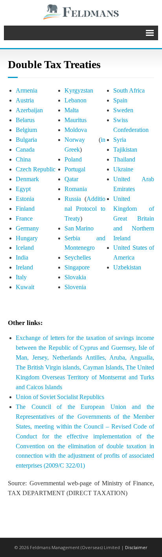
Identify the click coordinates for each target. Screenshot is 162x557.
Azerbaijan (29, 110)
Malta (71, 110)
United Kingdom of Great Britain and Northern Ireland (133, 218)
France (24, 218)
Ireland (24, 267)
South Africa (129, 90)
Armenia (26, 90)
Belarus (25, 120)
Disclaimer (136, 547)
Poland (73, 159)
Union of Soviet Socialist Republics (60, 397)
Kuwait (25, 287)
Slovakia (75, 277)
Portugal (74, 169)
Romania (75, 189)
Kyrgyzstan (78, 90)
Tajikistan (125, 149)
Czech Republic (35, 169)
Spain (120, 100)
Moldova (75, 129)
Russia (72, 198)
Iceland (25, 247)
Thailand (124, 159)
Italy (21, 277)
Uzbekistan (127, 267)
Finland (25, 208)
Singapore (77, 267)
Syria (119, 139)
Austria (25, 100)
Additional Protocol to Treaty (84, 208)
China (23, 159)
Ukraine (123, 169)
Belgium (26, 129)
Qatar (71, 179)
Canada (25, 149)
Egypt (23, 189)
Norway (74, 139)
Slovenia (75, 287)
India (22, 257)
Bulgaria (26, 139)
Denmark (27, 179)
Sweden (123, 110)
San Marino (79, 228)
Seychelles (77, 257)
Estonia (25, 198)
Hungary (27, 238)
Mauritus (75, 120)
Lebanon (75, 100)
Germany (27, 228)
